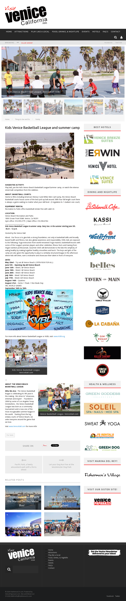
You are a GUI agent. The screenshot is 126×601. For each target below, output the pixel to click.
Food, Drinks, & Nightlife (65, 32)
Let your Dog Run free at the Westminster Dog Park (61, 466)
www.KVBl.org (59, 336)
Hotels (96, 32)
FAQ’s (105, 32)
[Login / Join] (122, 37)
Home (9, 32)
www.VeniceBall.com (17, 426)
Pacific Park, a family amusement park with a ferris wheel (24, 467)
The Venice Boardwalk (62, 531)
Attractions (21, 32)
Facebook (108, 42)
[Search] (116, 37)
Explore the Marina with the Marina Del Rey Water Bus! (23, 501)
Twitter (118, 42)
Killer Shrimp (27, 43)
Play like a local (40, 32)
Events (86, 32)
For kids (10, 435)
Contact (115, 32)
